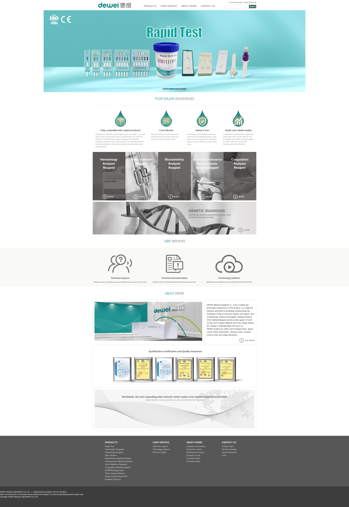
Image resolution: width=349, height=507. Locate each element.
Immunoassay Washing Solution (119, 461)
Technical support (160, 446)
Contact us (208, 6)
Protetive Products (113, 479)
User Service (168, 6)
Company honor (193, 455)
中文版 (245, 2)
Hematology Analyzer (114, 452)
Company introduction (195, 446)
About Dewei (189, 6)
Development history (195, 452)
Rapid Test (109, 446)
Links (224, 455)
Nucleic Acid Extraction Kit (116, 476)
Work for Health (159, 452)
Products (150, 6)
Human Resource (229, 452)
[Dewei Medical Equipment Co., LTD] (114, 9)
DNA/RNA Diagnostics (114, 470)
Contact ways (227, 446)
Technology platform (161, 449)
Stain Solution (111, 455)
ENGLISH (252, 2)
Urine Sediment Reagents (116, 464)
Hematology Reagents (114, 449)
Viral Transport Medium (115, 473)
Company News (193, 458)
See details (250, 340)
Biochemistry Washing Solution (118, 458)
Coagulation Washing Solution (118, 467)
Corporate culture (194, 449)
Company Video (193, 461)
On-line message (229, 449)
